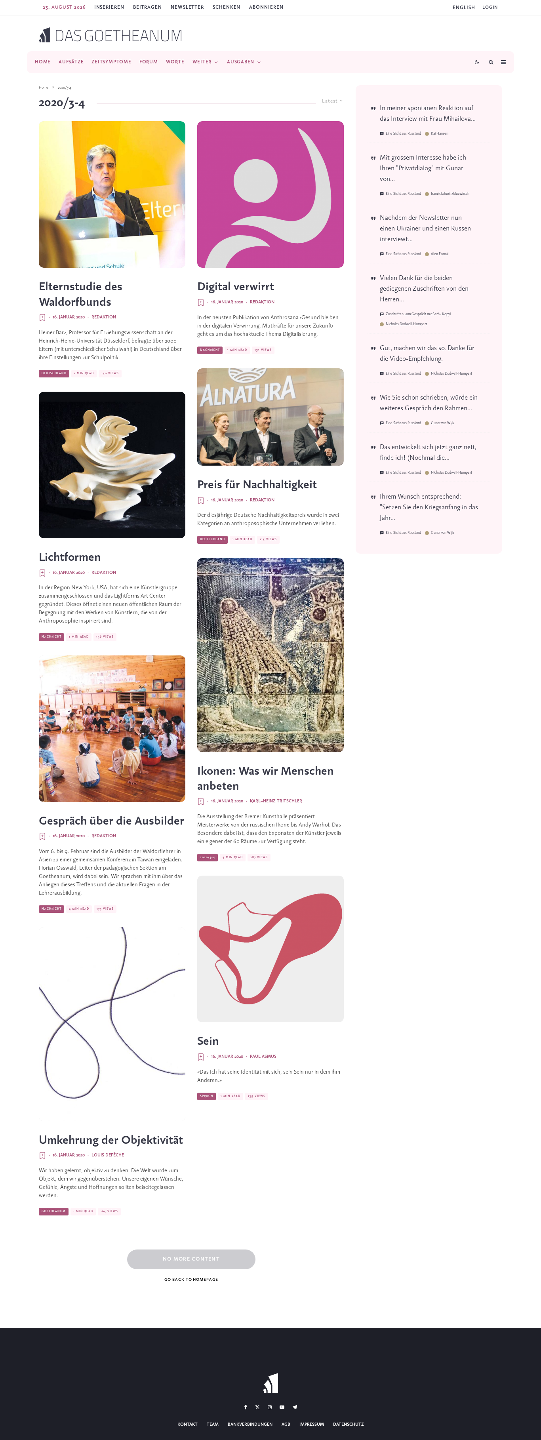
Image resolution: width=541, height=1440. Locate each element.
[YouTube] (282, 1407)
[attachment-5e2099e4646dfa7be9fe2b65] (112, 728)
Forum (148, 62)
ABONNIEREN (266, 7)
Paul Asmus (263, 1056)
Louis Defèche (107, 1155)
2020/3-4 (207, 857)
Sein (208, 1041)
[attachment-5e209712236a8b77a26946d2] (112, 465)
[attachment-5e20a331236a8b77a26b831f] (270, 655)
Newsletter (187, 7)
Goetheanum (54, 1211)
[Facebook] (245, 1407)
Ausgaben (240, 62)
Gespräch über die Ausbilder (111, 821)
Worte (175, 62)
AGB (286, 1424)
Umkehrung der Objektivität (111, 1140)
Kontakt (187, 1424)
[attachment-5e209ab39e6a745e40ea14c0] (112, 194)
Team (213, 1424)
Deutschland (54, 373)
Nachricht (51, 636)
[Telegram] (294, 1407)
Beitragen (147, 7)
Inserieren (109, 7)
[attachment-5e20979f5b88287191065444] (270, 194)
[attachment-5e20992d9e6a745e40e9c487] (270, 417)
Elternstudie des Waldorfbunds (80, 295)
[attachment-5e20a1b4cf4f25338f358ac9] (270, 949)
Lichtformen (70, 557)
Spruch (206, 1096)
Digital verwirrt (235, 287)
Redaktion (103, 317)
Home (43, 62)
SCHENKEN (226, 7)
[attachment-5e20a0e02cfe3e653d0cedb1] (112, 1024)
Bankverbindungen (250, 1424)
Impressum (311, 1424)
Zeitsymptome (111, 62)
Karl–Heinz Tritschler (276, 801)
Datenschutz (348, 1424)
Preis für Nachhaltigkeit (257, 485)
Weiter (202, 62)
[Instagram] (270, 1407)
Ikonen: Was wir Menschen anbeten (265, 779)
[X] (257, 1407)
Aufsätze (71, 62)
